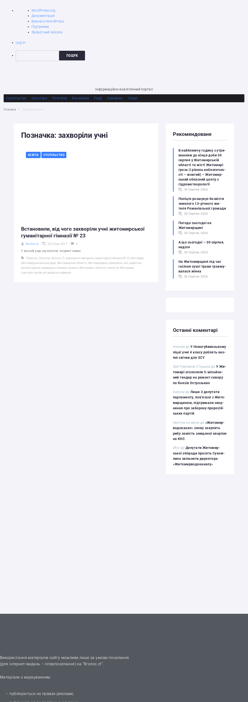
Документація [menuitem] (43, 16)
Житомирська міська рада (38, 263)
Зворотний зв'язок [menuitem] (46, 32)
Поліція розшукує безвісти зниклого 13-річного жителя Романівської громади (202, 203)
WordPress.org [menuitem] (43, 10)
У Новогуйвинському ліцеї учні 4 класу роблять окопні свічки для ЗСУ (199, 352)
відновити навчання (79, 258)
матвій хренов (30, 268)
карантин (135, 263)
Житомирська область (72, 263)
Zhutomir (31, 258)
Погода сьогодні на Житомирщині (195, 225)
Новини (61, 268)
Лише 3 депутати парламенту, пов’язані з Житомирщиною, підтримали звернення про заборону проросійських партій (199, 403)
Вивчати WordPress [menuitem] (47, 21)
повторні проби (31, 272)
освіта (33, 155)
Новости (100, 268)
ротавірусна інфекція (57, 272)
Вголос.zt (32, 244)
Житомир (137, 258)
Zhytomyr (45, 258)
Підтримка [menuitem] (40, 27)
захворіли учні (118, 263)
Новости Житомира (120, 268)
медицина (48, 268)
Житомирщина (98, 263)
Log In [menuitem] (21, 42)
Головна (10, 109)
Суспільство (53, 155)
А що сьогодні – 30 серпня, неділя (201, 244)
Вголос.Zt (58, 258)
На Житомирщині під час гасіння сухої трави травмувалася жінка (202, 266)
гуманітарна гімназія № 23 (112, 258)
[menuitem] (132, 55)
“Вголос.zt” (93, 664)
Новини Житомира (80, 268)
